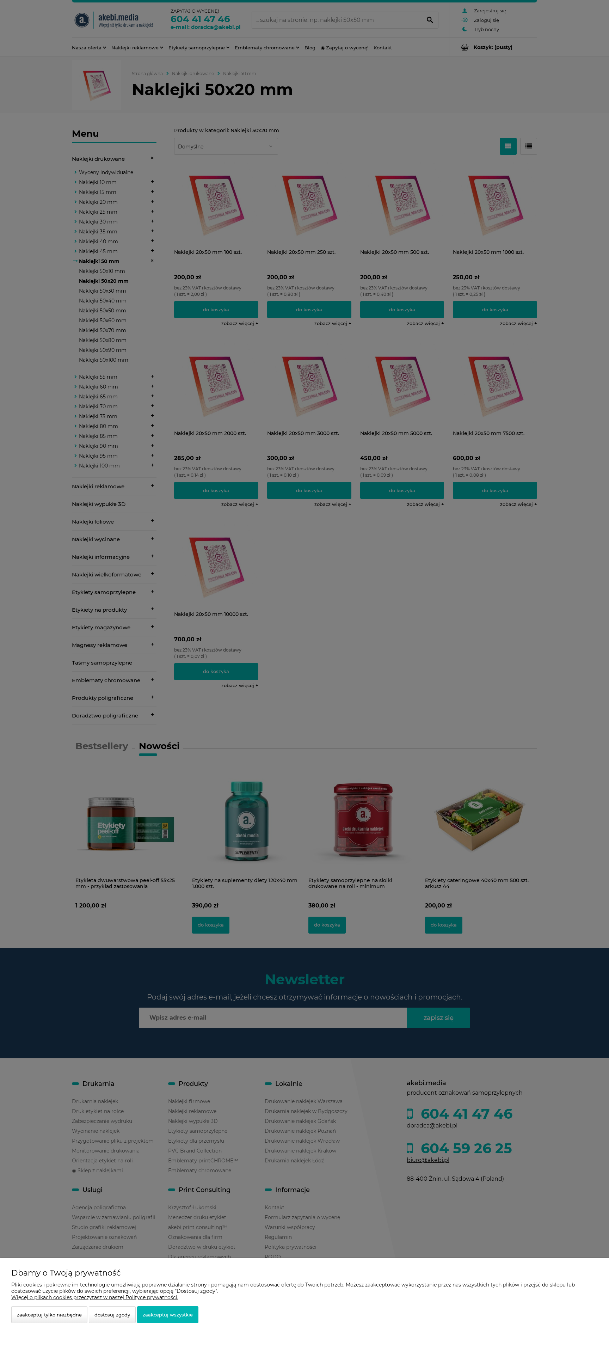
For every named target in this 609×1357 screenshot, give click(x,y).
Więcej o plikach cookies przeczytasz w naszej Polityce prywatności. (94, 1297)
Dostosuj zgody (112, 1315)
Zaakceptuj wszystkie (168, 1315)
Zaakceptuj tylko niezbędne (49, 1315)
